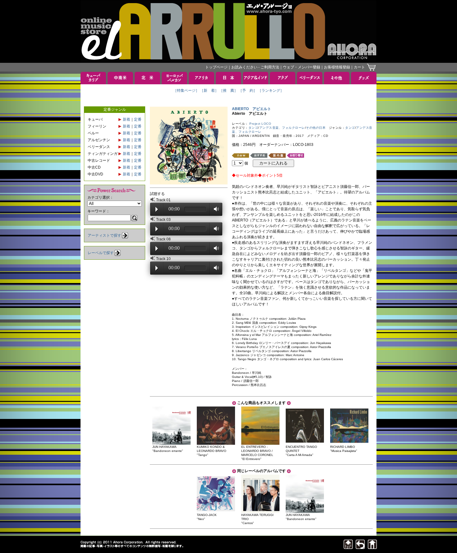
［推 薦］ (228, 90)
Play (156, 209)
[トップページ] (372, 547)
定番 (137, 119)
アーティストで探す (104, 235)
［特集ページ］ (186, 90)
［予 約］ (247, 90)
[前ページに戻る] (360, 547)
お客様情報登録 (337, 67)
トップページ (216, 67)
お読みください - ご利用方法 (255, 67)
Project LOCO (260, 123)
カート (359, 67)
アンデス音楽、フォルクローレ (282, 127)
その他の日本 (315, 127)
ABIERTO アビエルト (251, 109)
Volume (214, 209)
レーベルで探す (101, 253)
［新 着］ (209, 90)
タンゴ (253, 127)
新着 (126, 119)
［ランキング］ (271, 90)
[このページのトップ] (348, 547)
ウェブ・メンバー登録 (301, 67)
